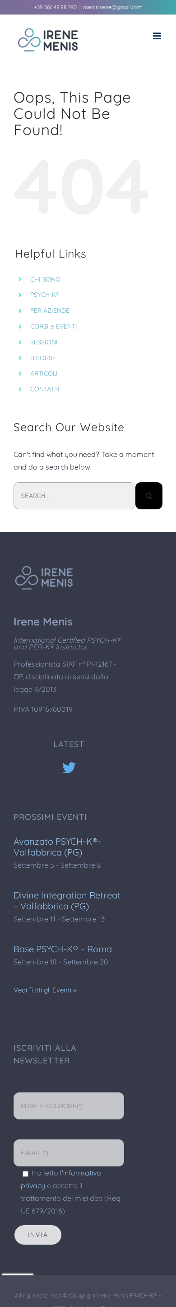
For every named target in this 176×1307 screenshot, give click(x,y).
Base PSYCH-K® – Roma (63, 948)
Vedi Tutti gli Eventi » (45, 990)
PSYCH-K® (44, 295)
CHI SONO (45, 279)
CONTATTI (45, 389)
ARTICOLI (44, 373)
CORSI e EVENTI (53, 326)
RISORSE (43, 358)
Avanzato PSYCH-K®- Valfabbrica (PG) (57, 847)
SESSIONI (44, 342)
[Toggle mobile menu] (157, 36)
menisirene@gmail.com (113, 7)
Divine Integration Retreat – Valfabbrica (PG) (67, 900)
